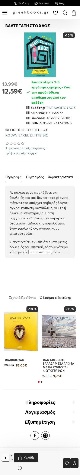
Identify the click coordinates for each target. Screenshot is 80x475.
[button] (38, 382)
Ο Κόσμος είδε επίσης (55, 297)
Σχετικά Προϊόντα (22, 297)
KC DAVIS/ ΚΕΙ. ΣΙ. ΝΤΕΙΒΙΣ (26, 135)
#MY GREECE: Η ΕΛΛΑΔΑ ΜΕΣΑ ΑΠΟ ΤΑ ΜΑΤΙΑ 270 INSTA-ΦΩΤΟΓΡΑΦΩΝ (17, 365)
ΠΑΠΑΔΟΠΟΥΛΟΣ (61, 108)
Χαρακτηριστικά (60, 177)
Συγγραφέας (35, 177)
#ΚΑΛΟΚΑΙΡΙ (49, 360)
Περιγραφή (13, 177)
